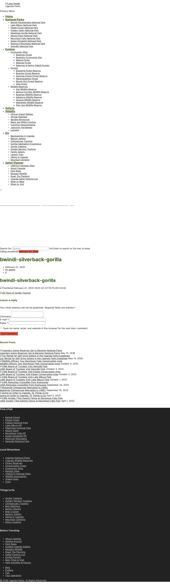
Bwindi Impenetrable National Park (28, 22)
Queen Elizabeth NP (16, 436)
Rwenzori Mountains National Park (28, 43)
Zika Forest (21, 84)
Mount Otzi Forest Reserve (29, 81)
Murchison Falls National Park (25, 38)
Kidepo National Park (16, 422)
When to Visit (17, 184)
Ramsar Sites (12, 471)
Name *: (4, 323)
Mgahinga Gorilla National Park (26, 33)
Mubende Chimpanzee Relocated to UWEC (23, 390)
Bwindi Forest (12, 417)
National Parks (14, 19)
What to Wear (17, 181)
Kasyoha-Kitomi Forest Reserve (31, 76)
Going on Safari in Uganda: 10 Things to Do (23, 395)
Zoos (8, 481)
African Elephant (19, 117)
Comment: (5, 316)
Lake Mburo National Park (24, 25)
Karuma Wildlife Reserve (28, 100)
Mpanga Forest (23, 62)
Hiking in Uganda (19, 157)
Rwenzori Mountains (16, 438)
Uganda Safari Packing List (24, 179)
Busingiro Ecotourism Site (29, 57)
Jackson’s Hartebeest (21, 127)
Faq (7, 573)
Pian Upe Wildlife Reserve (29, 105)
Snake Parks (12, 479)
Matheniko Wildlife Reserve (29, 102)
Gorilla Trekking (18, 146)
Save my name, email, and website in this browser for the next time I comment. (45, 328)
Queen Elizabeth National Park (26, 41)
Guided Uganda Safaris (17, 546)
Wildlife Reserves (19, 86)
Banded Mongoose (20, 119)
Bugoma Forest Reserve (28, 73)
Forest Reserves (13, 463)
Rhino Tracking (13, 522)
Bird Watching (12, 506)
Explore (10, 49)
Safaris (9, 108)
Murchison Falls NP (15, 433)
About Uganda (18, 168)
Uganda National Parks (17, 458)
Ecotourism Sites (19, 52)
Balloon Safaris (18, 138)
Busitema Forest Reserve (28, 70)
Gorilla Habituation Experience (26, 144)
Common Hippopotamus (23, 124)
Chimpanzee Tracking (21, 141)
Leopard (15, 130)
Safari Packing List (15, 554)
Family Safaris (18, 152)
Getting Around (13, 541)
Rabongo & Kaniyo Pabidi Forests (32, 65)
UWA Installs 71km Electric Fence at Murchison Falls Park (30, 401)
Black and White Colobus (23, 122)
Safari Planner (14, 162)
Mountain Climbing (20, 159)
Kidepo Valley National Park (25, 30)
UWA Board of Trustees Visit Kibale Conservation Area (29, 374)
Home (9, 16)
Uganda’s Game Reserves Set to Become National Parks (30, 353)
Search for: (6, 248)
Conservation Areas (15, 466)
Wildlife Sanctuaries (15, 476)
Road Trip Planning (20, 176)
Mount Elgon (12, 430)
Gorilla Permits (13, 557)
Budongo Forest (24, 54)
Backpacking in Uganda (22, 136)
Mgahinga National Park (18, 428)
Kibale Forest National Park (24, 27)
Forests (14, 68)
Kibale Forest (12, 420)
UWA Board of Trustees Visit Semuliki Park (22, 369)
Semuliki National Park (22, 46)
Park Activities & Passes (18, 562)
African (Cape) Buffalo (22, 114)
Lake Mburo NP (13, 425)
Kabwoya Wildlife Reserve (29, 97)
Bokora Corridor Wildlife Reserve (32, 92)
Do (7, 133)
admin (12, 269)
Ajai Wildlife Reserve (26, 89)
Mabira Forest (23, 60)
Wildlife (10, 111)
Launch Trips (17, 154)
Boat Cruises (12, 511)
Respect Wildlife (19, 173)
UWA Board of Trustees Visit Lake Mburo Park (24, 379)
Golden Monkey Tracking (23, 149)
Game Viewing (13, 509)
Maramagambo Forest (27, 78)
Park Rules (16, 171)
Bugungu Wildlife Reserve (28, 94)
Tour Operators (13, 575)
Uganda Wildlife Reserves (19, 460)
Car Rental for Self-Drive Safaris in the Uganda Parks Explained (34, 358)
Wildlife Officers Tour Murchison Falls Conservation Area (30, 363)
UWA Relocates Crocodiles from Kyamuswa (23, 385)
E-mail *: (4, 319)
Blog (7, 567)
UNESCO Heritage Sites (23, 165)
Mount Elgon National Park (24, 35)
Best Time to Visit (14, 560)
